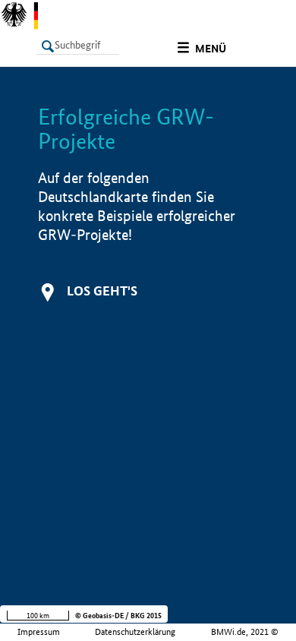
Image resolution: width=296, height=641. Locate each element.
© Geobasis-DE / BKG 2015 (118, 615)
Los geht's (102, 290)
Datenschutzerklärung (135, 632)
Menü (210, 48)
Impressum (38, 632)
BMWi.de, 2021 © (245, 632)
